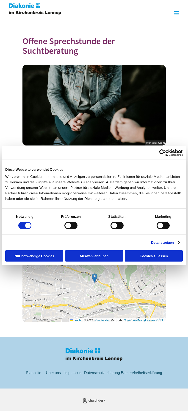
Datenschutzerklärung (102, 373)
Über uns (53, 373)
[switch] (70, 225)
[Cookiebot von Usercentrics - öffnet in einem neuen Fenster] (163, 152)
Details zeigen (162, 242)
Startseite (33, 373)
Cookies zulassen (154, 256)
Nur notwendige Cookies (34, 256)
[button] (123, 13)
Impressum (73, 373)
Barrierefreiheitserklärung (141, 373)
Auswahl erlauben (94, 256)
